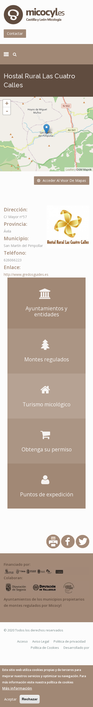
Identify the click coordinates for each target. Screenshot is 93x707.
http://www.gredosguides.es (26, 274)
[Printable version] (53, 541)
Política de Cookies (45, 647)
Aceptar (10, 699)
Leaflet (70, 169)
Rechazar (29, 699)
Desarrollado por (76, 647)
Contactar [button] (15, 33)
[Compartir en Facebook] (68, 541)
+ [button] (6, 103)
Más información (17, 688)
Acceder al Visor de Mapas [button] (64, 180)
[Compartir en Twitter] (82, 541)
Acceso (22, 641)
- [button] (7, 110)
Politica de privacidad (70, 641)
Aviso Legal (40, 641)
